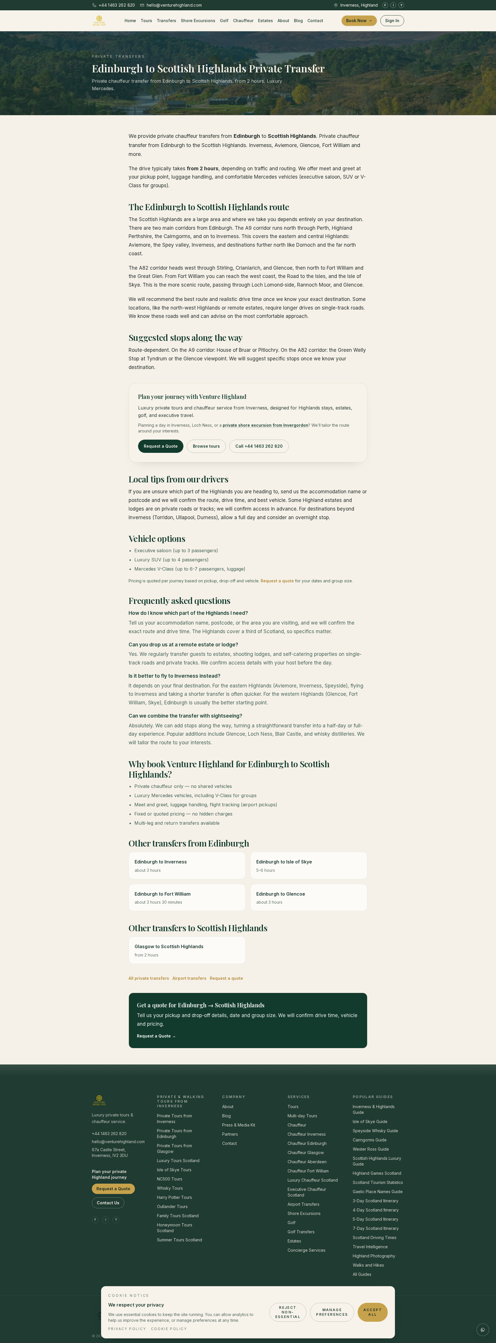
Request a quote (277, 580)
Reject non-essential (288, 1312)
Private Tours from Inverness (174, 1118)
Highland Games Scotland (377, 1173)
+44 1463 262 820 (109, 1133)
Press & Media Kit (238, 1124)
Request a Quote (161, 446)
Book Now (356, 20)
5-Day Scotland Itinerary (375, 1219)
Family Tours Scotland (178, 1215)
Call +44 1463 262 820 (259, 446)
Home (130, 20)
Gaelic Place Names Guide (378, 1191)
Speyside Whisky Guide (375, 1130)
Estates (265, 20)
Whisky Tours (170, 1188)
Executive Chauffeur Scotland (307, 1192)
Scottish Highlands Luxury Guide (377, 1161)
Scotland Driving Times (374, 1237)
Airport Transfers (303, 1204)
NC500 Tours (169, 1178)
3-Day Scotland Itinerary (375, 1200)
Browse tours (206, 446)
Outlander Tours (172, 1206)
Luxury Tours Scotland (178, 1160)
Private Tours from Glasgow (174, 1148)
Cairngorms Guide (370, 1139)
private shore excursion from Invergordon (265, 425)
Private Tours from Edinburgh (174, 1133)
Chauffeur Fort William (308, 1170)
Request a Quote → (156, 1035)
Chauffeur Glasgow (306, 1152)
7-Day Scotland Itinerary (376, 1228)
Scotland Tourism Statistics (378, 1182)
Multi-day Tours (302, 1115)
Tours (146, 20)
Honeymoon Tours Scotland (174, 1227)
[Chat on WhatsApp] (482, 1329)
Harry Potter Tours (174, 1197)
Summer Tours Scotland (179, 1239)
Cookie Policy (169, 1329)
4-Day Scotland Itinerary (376, 1209)
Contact (315, 20)
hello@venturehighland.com (117, 1141)
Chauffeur (243, 20)
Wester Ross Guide (371, 1149)
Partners (230, 1134)
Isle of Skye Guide (370, 1121)
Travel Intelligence (370, 1246)
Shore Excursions (198, 20)
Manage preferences (332, 1312)
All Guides (362, 1274)
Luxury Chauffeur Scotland (313, 1180)
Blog (298, 20)
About (283, 20)
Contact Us (108, 1202)
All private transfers (149, 978)
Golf (224, 20)
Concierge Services (307, 1250)
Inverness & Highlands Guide (374, 1109)
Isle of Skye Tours (174, 1169)
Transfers (166, 20)
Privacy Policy (127, 1329)
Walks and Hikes (368, 1265)
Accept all (372, 1312)
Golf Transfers (301, 1231)
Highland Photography (374, 1255)
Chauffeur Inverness (307, 1134)
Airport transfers (189, 978)
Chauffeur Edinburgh (307, 1143)
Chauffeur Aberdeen (307, 1161)
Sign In (392, 20)
